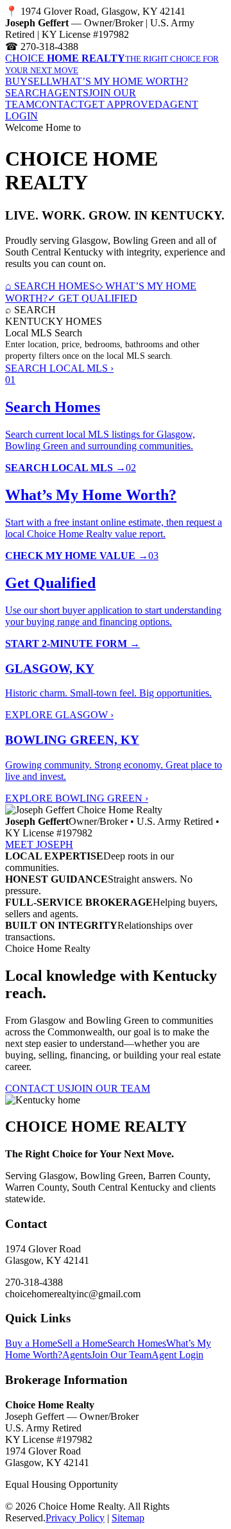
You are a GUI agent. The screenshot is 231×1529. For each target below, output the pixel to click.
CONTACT (59, 104)
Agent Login (177, 1354)
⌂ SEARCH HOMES (50, 286)
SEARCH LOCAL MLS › (59, 368)
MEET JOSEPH (39, 844)
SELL (40, 81)
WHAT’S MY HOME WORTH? (120, 81)
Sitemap (128, 1517)
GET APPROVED (123, 104)
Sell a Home (82, 1343)
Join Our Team (121, 1354)
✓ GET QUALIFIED (92, 298)
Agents (76, 1354)
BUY (16, 81)
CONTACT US (38, 1088)
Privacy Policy (75, 1517)
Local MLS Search (43, 332)
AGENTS (68, 92)
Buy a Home (31, 1343)
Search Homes (136, 1343)
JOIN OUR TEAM (110, 1088)
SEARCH (26, 92)
